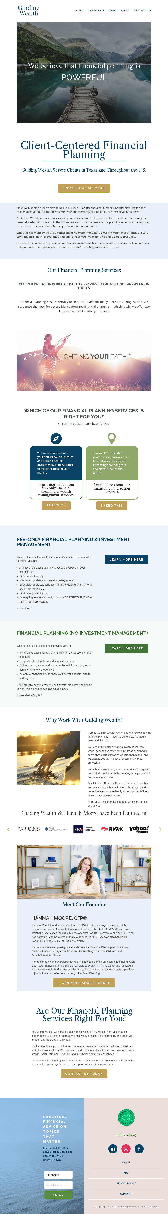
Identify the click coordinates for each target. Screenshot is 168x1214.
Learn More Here (127, 559)
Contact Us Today (84, 1073)
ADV (126, 1172)
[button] (8, 829)
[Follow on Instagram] (126, 1148)
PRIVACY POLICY (126, 1183)
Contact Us (142, 10)
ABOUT (126, 1162)
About (79, 10)
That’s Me (56, 505)
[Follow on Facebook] (139, 1148)
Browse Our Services (84, 188)
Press (113, 10)
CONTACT (126, 1193)
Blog (125, 10)
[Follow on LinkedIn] (112, 1148)
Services (94, 10)
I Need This (112, 505)
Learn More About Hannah (83, 982)
